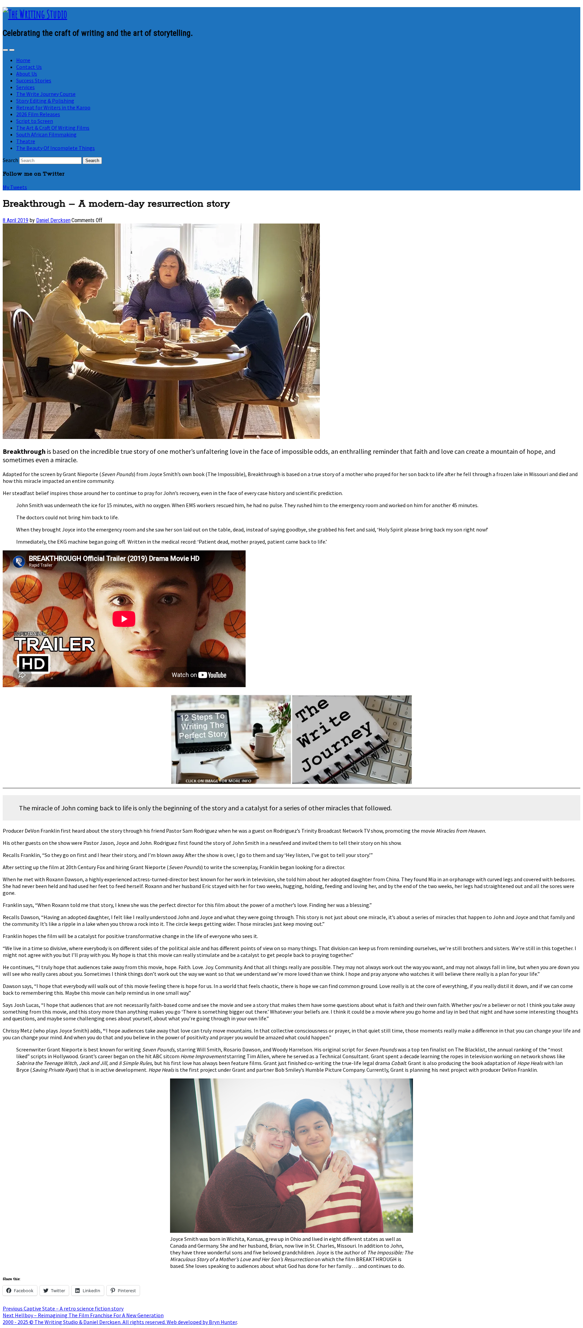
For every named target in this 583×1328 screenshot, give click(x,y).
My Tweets (15, 187)
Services (25, 87)
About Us (26, 73)
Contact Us (29, 66)
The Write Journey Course (46, 93)
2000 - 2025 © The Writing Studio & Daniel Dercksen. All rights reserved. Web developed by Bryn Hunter (120, 1322)
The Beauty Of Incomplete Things (55, 148)
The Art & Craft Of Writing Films (52, 127)
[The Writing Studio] (35, 14)
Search (10, 160)
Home (23, 60)
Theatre (25, 141)
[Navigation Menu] (12, 50)
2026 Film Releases (38, 114)
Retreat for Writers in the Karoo (53, 107)
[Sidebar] (5, 50)
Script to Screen (34, 121)
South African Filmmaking (46, 134)
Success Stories (33, 80)
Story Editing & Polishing (45, 100)
